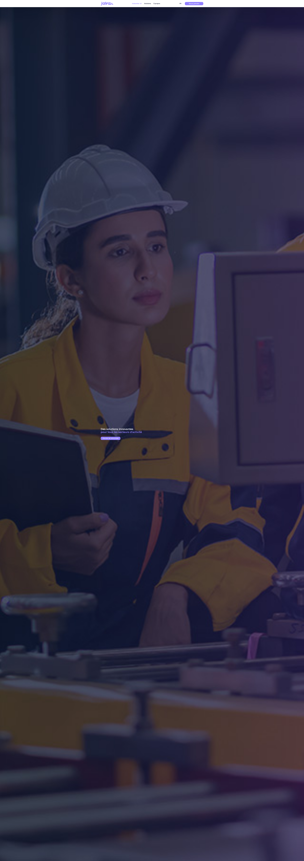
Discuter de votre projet (111, 438)
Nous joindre (194, 4)
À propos (157, 3)
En (180, 3)
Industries (135, 3)
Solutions (147, 3)
